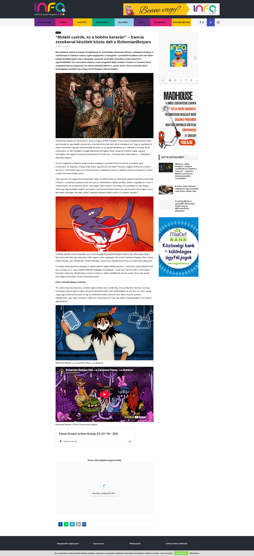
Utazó (141, 22)
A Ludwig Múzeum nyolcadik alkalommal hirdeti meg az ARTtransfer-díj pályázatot (185, 206)
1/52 (88, 529)
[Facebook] (201, 22)
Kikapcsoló (102, 22)
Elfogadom (181, 553)
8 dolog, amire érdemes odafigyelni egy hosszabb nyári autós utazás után (186, 188)
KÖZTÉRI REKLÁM (181, 22)
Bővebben (194, 553)
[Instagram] (203, 22)
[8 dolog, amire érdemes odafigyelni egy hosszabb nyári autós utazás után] (166, 190)
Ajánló (63, 22)
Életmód (123, 22)
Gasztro (81, 22)
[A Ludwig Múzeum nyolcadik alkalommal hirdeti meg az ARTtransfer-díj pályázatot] (166, 204)
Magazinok (160, 22)
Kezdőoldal (44, 22)
